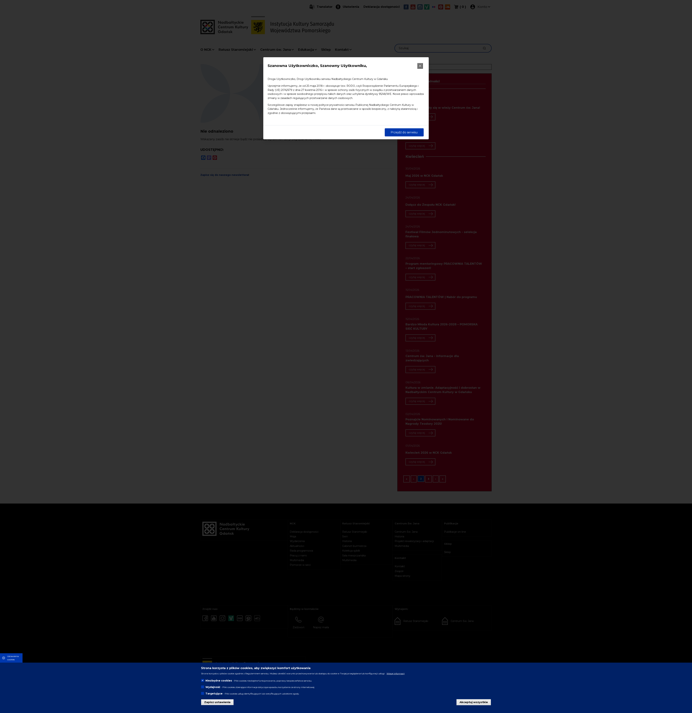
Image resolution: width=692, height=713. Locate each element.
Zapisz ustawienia (217, 702)
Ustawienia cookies (13, 658)
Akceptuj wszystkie (474, 702)
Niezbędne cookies (218, 680)
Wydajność (212, 687)
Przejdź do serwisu (404, 132)
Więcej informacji (396, 673)
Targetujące (214, 693)
